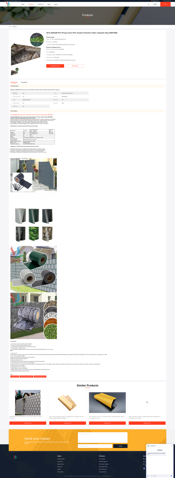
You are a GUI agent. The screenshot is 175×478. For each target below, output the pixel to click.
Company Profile (61, 458)
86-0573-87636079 (167, 1)
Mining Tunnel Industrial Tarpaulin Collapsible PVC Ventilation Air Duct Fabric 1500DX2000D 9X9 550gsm (26, 417)
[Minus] (171, 446)
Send (120, 446)
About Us (40, 4)
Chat (165, 4)
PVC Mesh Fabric (103, 469)
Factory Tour (60, 461)
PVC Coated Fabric (103, 466)
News (49, 4)
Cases (56, 4)
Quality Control (60, 464)
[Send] (171, 475)
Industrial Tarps (14, 376)
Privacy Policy (60, 471)
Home (23, 4)
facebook (144, 468)
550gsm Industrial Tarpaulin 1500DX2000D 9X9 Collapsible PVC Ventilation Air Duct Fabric (105, 417)
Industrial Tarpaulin (103, 461)
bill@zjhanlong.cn (155, 1)
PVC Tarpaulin (102, 458)
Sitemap (59, 469)
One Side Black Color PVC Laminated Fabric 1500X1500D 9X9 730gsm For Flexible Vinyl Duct (66, 417)
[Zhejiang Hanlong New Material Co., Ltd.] (8, 4)
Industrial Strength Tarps (40, 376)
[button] (11, 405)
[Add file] (148, 475)
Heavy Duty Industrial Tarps (26, 376)
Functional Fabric (103, 471)
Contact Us (59, 466)
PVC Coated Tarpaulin (104, 464)
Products (31, 4)
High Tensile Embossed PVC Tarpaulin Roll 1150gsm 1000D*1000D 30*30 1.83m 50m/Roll (147, 417)
